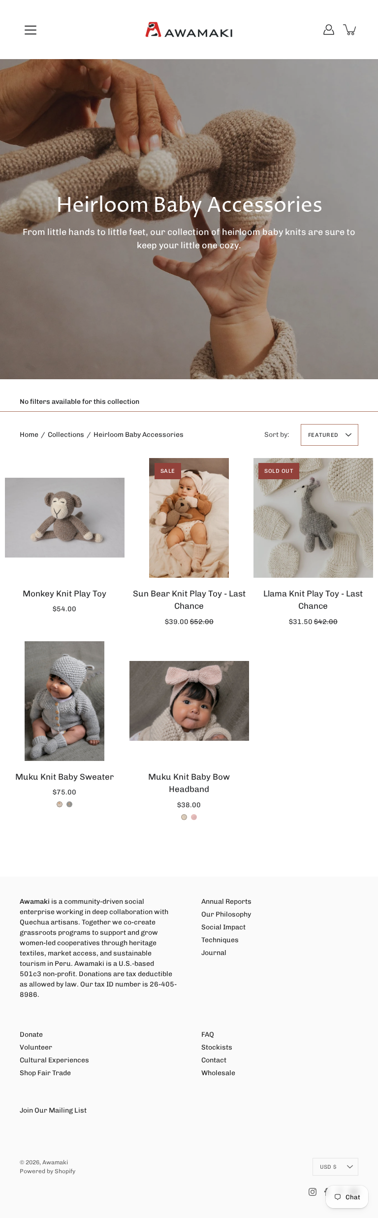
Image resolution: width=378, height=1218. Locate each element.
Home (29, 434)
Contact (213, 1060)
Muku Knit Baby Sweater (64, 777)
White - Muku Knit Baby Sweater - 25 (60, 804)
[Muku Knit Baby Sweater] (65, 701)
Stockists (216, 1047)
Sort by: (276, 434)
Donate (31, 1034)
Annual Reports (226, 901)
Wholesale (218, 1073)
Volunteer (36, 1047)
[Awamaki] (189, 29)
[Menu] (30, 30)
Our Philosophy (226, 914)
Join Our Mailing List (53, 1110)
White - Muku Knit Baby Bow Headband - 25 (184, 817)
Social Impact (223, 927)
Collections (66, 434)
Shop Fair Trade (45, 1073)
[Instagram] (312, 1192)
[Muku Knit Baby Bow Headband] (189, 701)
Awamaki (55, 1162)
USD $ (328, 1166)
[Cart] (350, 29)
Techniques (220, 940)
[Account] (329, 29)
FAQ (207, 1034)
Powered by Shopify (47, 1171)
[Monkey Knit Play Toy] (65, 518)
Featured (323, 434)
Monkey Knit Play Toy (64, 593)
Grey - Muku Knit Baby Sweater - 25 (69, 804)
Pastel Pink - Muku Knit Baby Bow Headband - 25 (194, 817)
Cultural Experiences (54, 1060)
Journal (213, 953)
